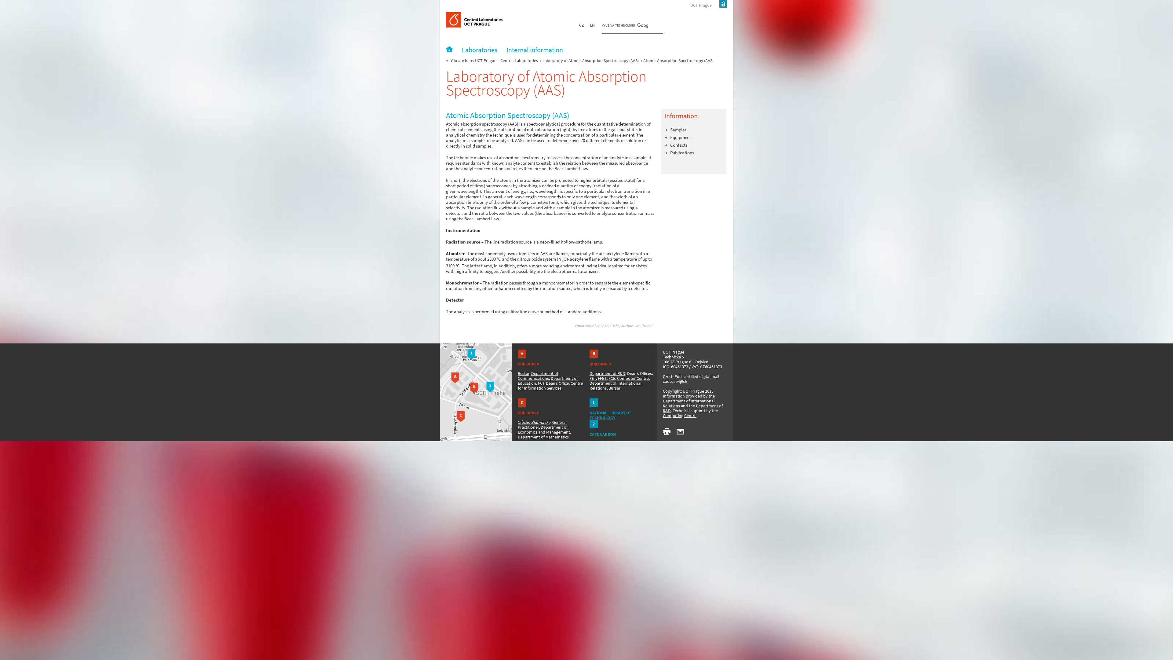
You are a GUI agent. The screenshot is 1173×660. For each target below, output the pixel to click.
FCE (611, 378)
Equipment (680, 137)
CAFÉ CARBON (603, 434)
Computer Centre (633, 378)
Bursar (614, 388)
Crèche (534, 422)
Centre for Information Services (550, 385)
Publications (682, 153)
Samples (678, 130)
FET (593, 378)
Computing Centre (679, 415)
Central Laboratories (519, 60)
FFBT (602, 378)
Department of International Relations (689, 403)
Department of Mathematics (543, 437)
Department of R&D (607, 373)
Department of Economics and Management (544, 429)
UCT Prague (701, 5)
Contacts (678, 145)
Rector (523, 373)
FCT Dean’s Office (553, 383)
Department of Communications (538, 376)
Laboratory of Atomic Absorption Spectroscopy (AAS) (591, 60)
